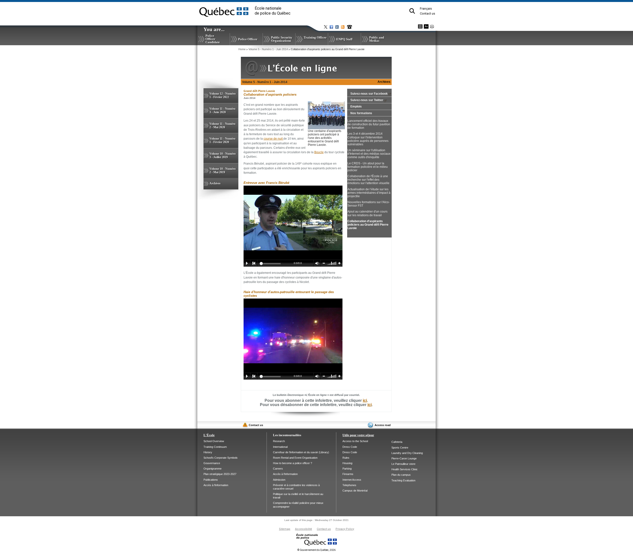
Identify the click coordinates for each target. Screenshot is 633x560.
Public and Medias (376, 39)
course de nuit (273, 138)
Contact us (427, 13)
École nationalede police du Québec (273, 11)
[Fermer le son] (317, 263)
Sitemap (284, 529)
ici (365, 400)
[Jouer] (247, 263)
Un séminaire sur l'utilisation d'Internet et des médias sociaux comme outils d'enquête (368, 154)
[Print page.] (432, 26)
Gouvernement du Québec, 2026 (316, 550)
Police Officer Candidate (212, 39)
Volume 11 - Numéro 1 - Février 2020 (222, 140)
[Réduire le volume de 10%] (324, 263)
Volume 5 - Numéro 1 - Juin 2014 (268, 49)
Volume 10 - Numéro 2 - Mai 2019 (222, 170)
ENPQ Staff (344, 39)
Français (426, 8)
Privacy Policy (345, 529)
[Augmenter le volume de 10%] (339, 263)
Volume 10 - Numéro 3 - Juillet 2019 (222, 155)
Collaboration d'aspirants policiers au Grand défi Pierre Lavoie (367, 225)
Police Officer (247, 39)
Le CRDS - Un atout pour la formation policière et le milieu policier (367, 167)
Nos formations (361, 113)
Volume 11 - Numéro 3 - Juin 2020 (222, 110)
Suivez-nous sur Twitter (366, 100)
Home (242, 49)
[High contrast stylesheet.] (420, 26)
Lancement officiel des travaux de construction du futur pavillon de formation (368, 124)
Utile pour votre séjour (358, 435)
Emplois (356, 106)
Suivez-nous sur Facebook (369, 93)
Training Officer (315, 37)
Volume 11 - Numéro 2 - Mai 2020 (222, 125)
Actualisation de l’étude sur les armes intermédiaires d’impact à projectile (368, 193)
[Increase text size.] (426, 26)
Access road (383, 425)
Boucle (319, 152)
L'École (209, 435)
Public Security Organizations (281, 39)
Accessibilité (303, 529)
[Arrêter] (253, 263)
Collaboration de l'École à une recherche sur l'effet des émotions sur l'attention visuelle (368, 180)
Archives (215, 183)
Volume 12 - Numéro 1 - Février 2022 (222, 95)
